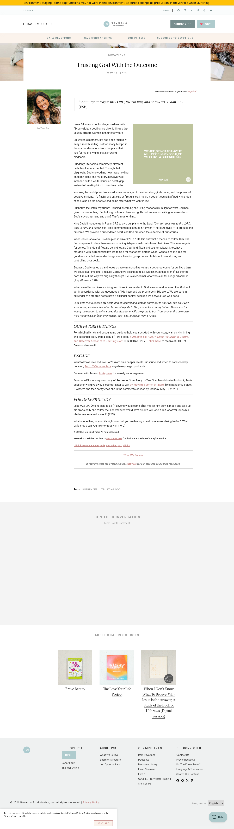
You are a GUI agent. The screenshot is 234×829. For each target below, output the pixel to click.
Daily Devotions (59, 38)
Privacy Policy (91, 802)
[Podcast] (205, 10)
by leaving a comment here (147, 384)
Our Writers (136, 38)
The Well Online (70, 767)
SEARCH (28, 10)
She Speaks (144, 783)
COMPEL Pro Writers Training (154, 778)
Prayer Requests (185, 759)
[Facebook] (178, 10)
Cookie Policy (66, 813)
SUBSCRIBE (183, 24)
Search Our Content (187, 774)
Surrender (90, 489)
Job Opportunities (110, 764)
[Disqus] (117, 573)
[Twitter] (192, 10)
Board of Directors (110, 759)
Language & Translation (189, 769)
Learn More (22, 816)
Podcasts (143, 759)
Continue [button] (103, 823)
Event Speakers (147, 769)
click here (155, 341)
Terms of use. (10, 816)
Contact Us (182, 754)
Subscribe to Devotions (175, 38)
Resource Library (147, 764)
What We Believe (133, 455)
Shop (166, 10)
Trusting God (110, 489)
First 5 (141, 774)
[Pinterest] (198, 10)
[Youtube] (211, 10)
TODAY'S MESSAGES (38, 24)
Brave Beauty (75, 689)
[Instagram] (185, 10)
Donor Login (68, 762)
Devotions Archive (97, 38)
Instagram (105, 373)
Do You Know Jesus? (188, 764)
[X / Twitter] (187, 780)
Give (68, 755)
